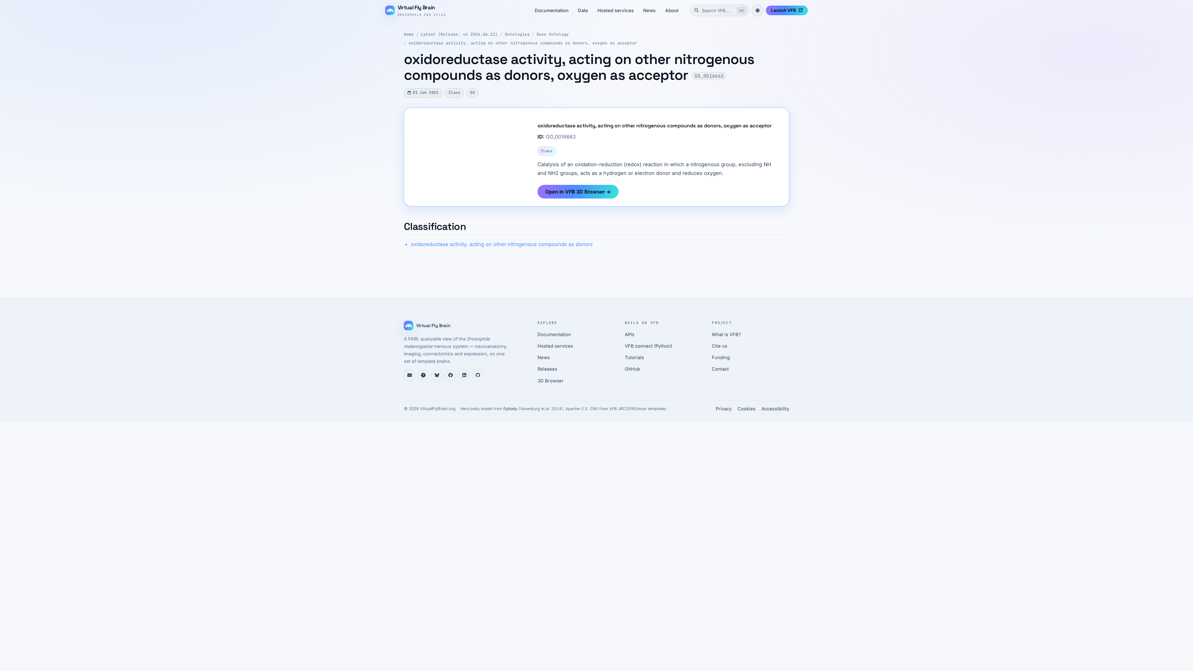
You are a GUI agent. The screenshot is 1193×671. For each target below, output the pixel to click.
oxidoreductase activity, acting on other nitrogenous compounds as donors (502, 244)
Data (583, 10)
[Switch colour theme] (757, 10)
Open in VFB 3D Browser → (578, 192)
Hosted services (615, 10)
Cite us (719, 346)
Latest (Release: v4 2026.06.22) (459, 34)
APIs (629, 334)
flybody (510, 408)
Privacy (724, 409)
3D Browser (550, 381)
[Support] (409, 375)
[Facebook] (450, 375)
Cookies (747, 409)
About (672, 10)
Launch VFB (783, 10)
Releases (547, 369)
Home (409, 34)
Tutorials (634, 357)
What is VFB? (726, 334)
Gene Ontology (553, 34)
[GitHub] (477, 375)
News (649, 10)
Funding (721, 357)
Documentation (552, 10)
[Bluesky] (436, 375)
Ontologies (517, 34)
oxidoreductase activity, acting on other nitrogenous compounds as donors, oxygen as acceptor (523, 43)
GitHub (632, 369)
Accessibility (775, 409)
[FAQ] (423, 375)
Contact (720, 369)
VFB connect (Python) (648, 346)
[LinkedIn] (464, 375)
